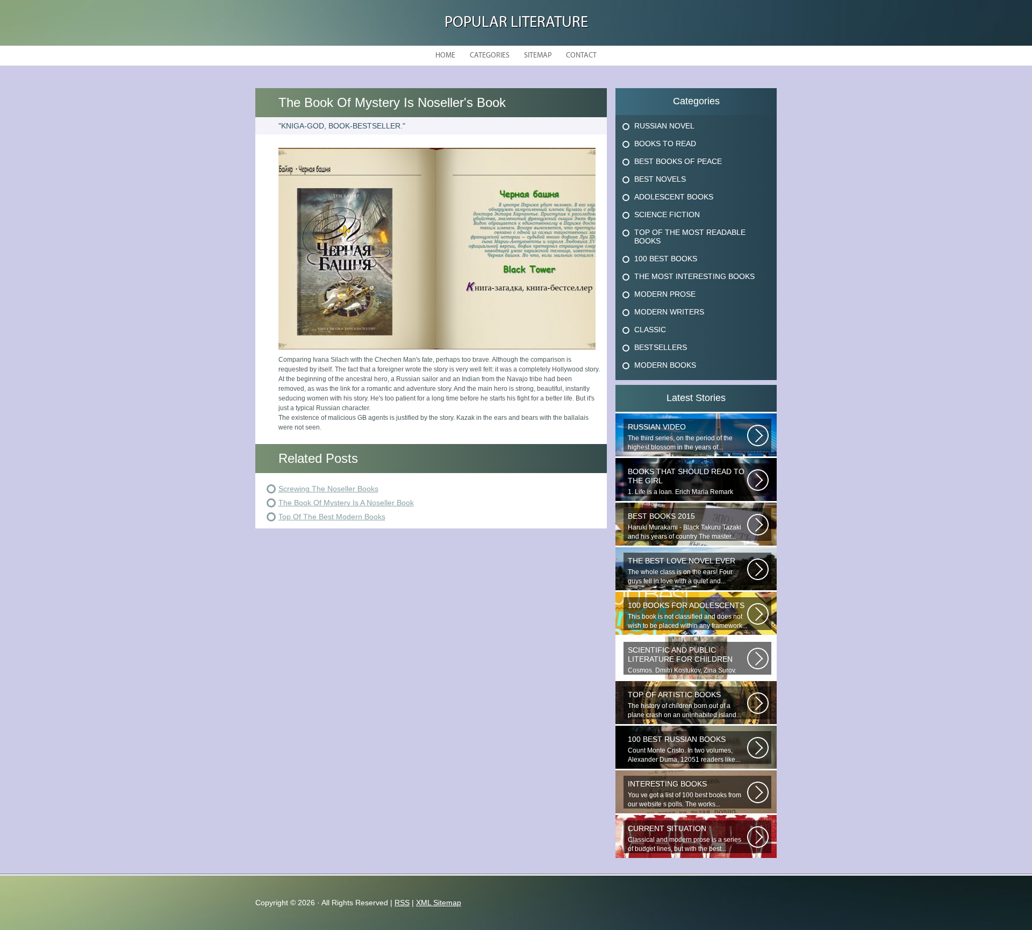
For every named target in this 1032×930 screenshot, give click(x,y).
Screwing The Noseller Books (328, 488)
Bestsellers (660, 347)
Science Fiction (667, 214)
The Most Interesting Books (694, 276)
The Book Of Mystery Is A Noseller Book (346, 502)
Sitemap (537, 56)
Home (445, 56)
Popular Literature (516, 23)
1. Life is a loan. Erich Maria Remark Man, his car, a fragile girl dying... (686, 481)
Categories (490, 56)
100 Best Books (665, 258)
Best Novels (660, 179)
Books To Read (665, 143)
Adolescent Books (673, 196)
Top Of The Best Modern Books (331, 516)
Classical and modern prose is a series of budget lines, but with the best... (684, 838)
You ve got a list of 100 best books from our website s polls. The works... (684, 793)
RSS (402, 902)
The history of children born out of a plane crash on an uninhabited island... (684, 704)
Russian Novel (664, 125)
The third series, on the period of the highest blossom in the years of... (680, 437)
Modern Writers (669, 311)
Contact (581, 56)
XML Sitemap (438, 902)
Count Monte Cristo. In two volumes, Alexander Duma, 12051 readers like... (684, 749)
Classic (650, 329)
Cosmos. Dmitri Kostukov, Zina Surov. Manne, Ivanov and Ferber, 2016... (682, 660)
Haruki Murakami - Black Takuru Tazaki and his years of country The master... (684, 526)
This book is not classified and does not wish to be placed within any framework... (687, 615)
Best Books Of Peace (678, 161)
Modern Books (665, 365)
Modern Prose (665, 294)
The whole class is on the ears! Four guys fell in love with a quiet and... (681, 570)
